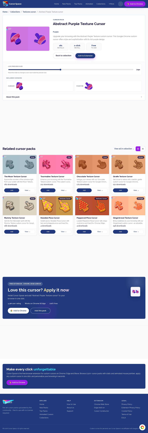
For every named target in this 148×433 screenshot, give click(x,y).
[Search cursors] (120, 4)
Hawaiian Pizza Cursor (50, 218)
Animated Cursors (46, 414)
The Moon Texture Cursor (15, 177)
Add (11, 190)
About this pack (13, 97)
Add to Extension (85, 56)
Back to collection (63, 56)
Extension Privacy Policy (131, 408)
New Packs (66, 4)
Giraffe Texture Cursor (123, 177)
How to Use (71, 404)
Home (56, 4)
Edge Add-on (99, 408)
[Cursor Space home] (8, 402)
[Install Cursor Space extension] (142, 427)
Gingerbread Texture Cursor (125, 218)
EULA (124, 418)
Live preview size (15, 66)
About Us (70, 408)
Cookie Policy (127, 411)
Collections (100, 4)
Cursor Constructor (101, 411)
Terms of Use (126, 414)
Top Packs (78, 4)
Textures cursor (29, 12)
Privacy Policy (127, 404)
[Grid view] (138, 148)
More (112, 4)
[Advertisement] (74, 122)
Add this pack (40, 311)
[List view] (142, 148)
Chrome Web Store (101, 404)
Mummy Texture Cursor (14, 218)
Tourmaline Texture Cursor (52, 177)
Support (70, 411)
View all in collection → (124, 149)
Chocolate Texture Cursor (88, 177)
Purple (56, 32)
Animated (89, 4)
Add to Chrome (19, 311)
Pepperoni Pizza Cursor (87, 218)
